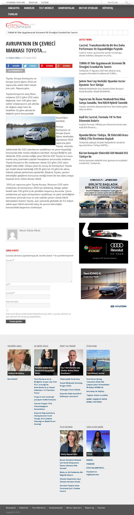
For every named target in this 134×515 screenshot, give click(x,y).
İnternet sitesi (12, 301)
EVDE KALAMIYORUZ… (95, 468)
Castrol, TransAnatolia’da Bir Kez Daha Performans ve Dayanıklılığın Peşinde (102, 47)
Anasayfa (13, 8)
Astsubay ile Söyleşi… (95, 391)
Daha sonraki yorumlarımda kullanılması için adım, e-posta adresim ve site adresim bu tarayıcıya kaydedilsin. (38, 315)
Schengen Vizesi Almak (70, 390)
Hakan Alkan (14, 58)
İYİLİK (89, 454)
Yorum (10, 260)
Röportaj (107, 8)
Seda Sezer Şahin (94, 427)
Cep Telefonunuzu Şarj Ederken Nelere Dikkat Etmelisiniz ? (70, 370)
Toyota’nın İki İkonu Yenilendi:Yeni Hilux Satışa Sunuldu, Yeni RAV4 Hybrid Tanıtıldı (103, 100)
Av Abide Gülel (41, 346)
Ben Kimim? (13, 379)
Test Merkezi (46, 8)
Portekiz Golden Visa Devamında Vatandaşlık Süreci (44, 370)
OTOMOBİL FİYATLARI (15, 2)
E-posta (10, 293)
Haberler (29, 8)
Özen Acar (91, 346)
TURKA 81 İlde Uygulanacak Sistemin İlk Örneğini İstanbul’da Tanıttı (43, 33)
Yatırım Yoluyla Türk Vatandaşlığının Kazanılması (43, 406)
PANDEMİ (90, 464)
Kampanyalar (66, 8)
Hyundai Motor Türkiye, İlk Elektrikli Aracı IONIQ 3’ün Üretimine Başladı (103, 136)
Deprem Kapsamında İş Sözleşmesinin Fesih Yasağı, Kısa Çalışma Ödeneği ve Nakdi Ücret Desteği (44, 418)
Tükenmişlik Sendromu (70, 379)
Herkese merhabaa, (16, 373)
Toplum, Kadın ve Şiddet (97, 395)
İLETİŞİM (44, 2)
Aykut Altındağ (67, 346)
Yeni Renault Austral (95, 373)
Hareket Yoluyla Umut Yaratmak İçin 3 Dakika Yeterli (70, 488)
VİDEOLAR (33, 2)
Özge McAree (66, 427)
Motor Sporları (88, 8)
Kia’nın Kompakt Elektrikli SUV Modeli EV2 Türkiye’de (103, 154)
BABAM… (90, 460)
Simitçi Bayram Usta (69, 454)
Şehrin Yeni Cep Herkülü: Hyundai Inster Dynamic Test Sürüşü (102, 82)
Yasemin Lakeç (15, 346)
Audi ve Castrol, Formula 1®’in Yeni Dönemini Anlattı (100, 118)
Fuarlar (12, 14)
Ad (8, 284)
